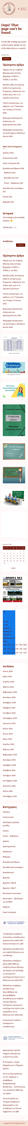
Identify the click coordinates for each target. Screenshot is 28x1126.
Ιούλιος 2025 (8, 728)
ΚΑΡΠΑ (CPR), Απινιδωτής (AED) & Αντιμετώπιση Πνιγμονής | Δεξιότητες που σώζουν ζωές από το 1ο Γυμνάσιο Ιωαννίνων (14, 91)
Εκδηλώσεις (7, 851)
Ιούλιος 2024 (8, 791)
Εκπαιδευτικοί (9, 178)
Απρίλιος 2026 (8, 682)
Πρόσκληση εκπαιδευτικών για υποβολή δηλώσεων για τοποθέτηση (13, 952)
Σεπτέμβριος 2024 (10, 780)
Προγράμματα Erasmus (14, 375)
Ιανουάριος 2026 (9, 697)
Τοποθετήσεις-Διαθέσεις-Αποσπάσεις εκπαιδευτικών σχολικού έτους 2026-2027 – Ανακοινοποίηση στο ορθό (14, 939)
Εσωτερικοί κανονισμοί (12, 893)
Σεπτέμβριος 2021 (10, 796)
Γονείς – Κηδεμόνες (12, 183)
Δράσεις (6, 153)
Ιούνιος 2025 (8, 734)
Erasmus (6, 812)
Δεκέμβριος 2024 (9, 765)
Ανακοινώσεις (8, 158)
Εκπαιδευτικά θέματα (11, 168)
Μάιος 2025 (7, 739)
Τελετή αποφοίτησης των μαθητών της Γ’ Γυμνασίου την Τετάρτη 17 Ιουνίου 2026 (13, 108)
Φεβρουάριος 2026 (10, 692)
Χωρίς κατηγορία (9, 163)
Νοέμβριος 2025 (9, 708)
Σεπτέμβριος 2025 (10, 718)
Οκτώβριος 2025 (9, 713)
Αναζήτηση (8, 241)
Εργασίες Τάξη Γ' (9, 888)
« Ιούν (13, 568)
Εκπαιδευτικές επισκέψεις (13, 188)
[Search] (18, 9)
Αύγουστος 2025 (9, 723)
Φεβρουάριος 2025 (10, 754)
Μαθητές (7, 172)
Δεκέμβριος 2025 (9, 702)
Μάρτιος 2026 (8, 687)
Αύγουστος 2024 (9, 786)
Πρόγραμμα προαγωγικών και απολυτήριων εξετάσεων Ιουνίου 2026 (14, 133)
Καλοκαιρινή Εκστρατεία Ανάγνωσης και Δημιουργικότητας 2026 (12, 121)
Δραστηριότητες (9, 846)
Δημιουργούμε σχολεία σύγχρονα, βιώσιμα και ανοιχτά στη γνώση (11, 1054)
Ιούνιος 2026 (8, 671)
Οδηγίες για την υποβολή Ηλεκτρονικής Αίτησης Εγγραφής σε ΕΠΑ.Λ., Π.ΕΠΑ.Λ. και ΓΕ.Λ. (12, 74)
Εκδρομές (6, 202)
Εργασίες (6, 877)
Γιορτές (6, 197)
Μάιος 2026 (7, 676)
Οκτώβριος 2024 (9, 775)
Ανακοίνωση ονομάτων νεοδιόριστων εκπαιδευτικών (12, 1023)
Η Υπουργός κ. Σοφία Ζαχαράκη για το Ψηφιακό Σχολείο (13, 1065)
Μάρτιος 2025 (8, 749)
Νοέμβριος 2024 (9, 770)
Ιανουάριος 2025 (9, 760)
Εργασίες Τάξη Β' (9, 883)
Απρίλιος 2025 (8, 744)
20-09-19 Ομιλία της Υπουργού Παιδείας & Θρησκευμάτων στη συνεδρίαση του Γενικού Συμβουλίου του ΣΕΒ (12, 1105)
